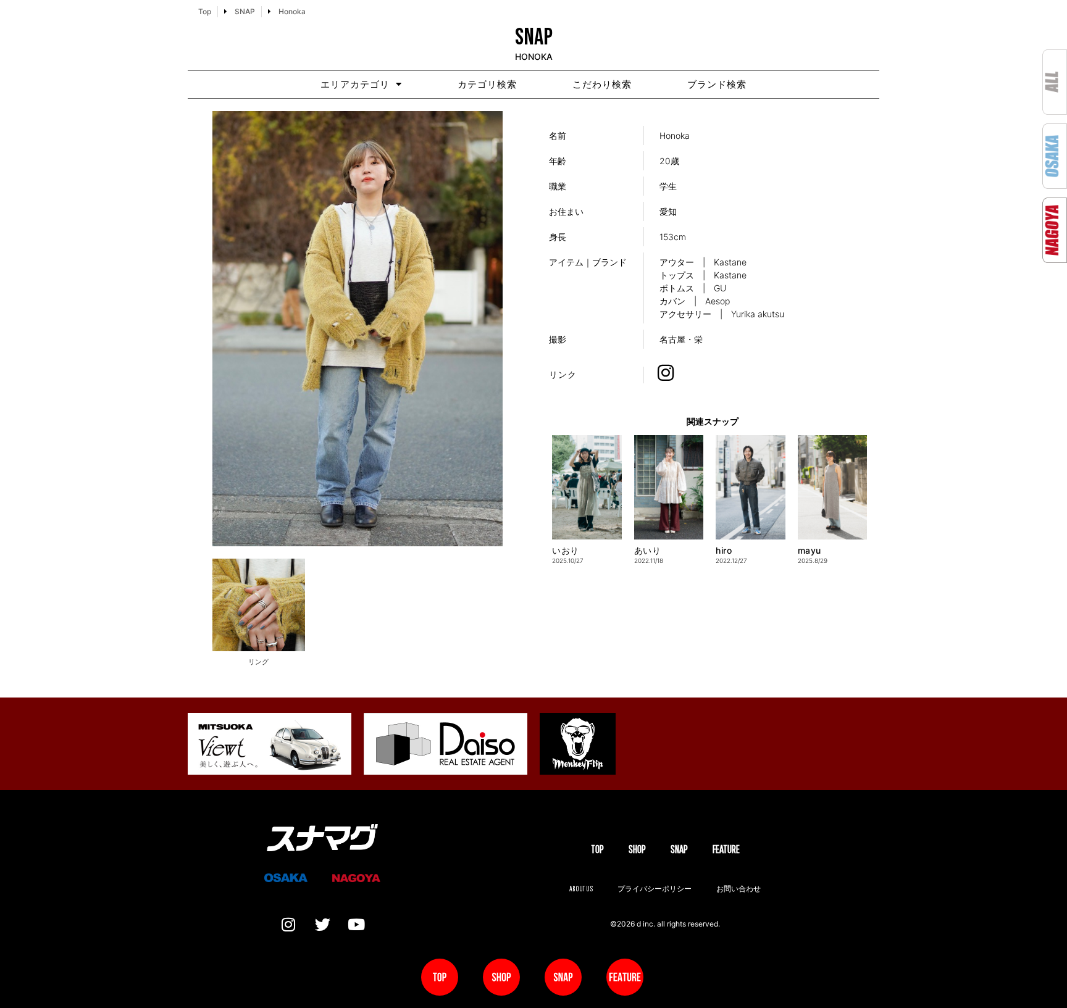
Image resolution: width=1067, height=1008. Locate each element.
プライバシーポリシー (654, 889)
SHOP (637, 849)
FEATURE (726, 849)
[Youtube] (356, 924)
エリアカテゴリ (355, 84)
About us (581, 889)
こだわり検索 (602, 84)
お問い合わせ (738, 889)
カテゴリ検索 (487, 84)
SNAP (679, 849)
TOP (597, 849)
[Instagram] (288, 924)
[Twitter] (322, 924)
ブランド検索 (717, 84)
